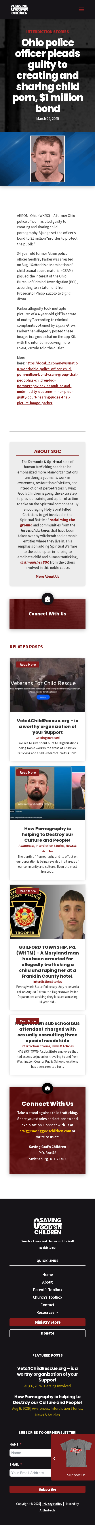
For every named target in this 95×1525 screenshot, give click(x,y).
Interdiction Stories (47, 31)
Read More (28, 664)
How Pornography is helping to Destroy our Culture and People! (47, 1400)
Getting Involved (48, 737)
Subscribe (47, 1489)
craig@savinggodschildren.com (45, 1131)
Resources (45, 1313)
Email (14, 1464)
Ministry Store (48, 1322)
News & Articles (62, 1046)
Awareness (26, 845)
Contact (47, 1305)
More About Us (47, 576)
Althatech (47, 1510)
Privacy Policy (52, 1504)
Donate (47, 1333)
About (47, 1282)
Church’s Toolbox (47, 1298)
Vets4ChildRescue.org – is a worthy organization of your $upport (47, 1374)
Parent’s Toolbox (47, 1290)
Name (14, 1444)
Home (47, 1275)
